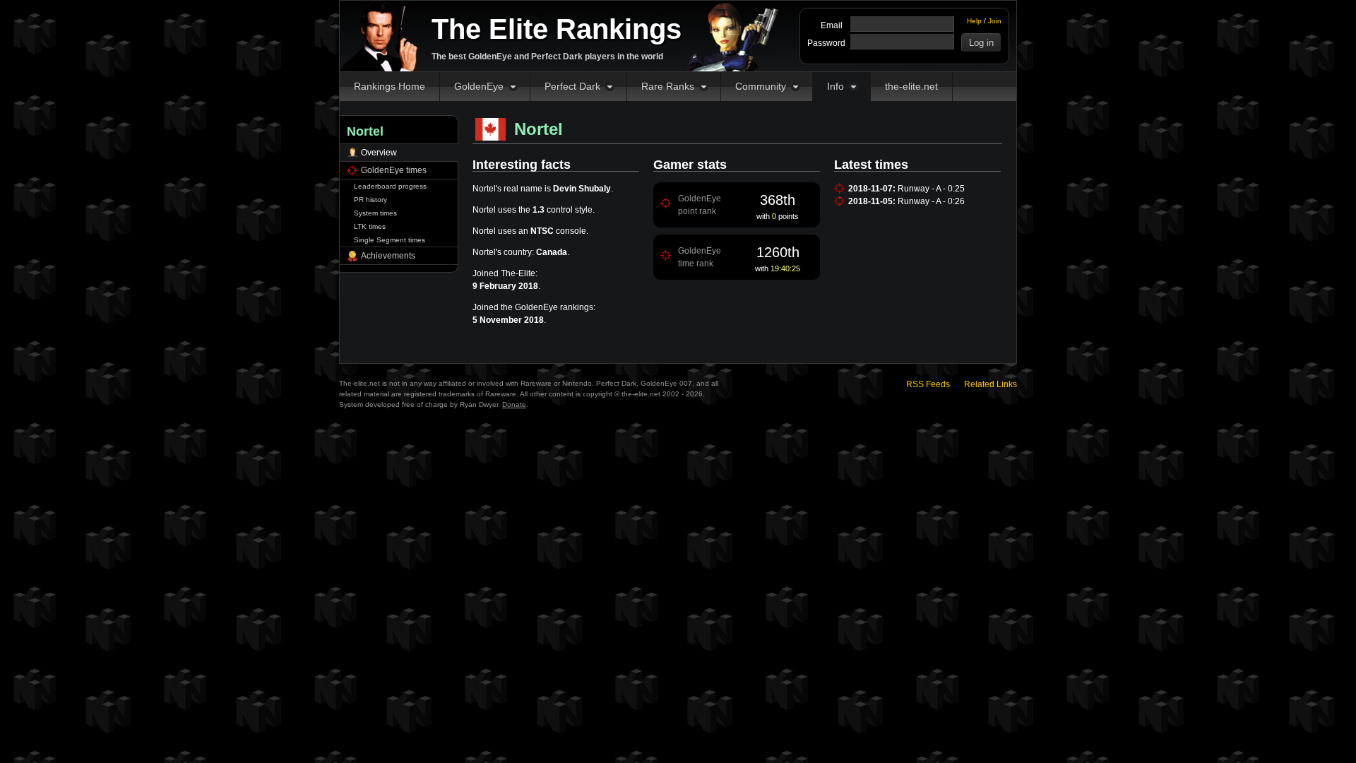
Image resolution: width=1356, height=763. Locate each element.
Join (994, 21)
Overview (379, 153)
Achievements (388, 256)
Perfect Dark (572, 86)
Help (974, 21)
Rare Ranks (667, 86)
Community (760, 86)
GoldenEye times (394, 170)
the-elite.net (911, 86)
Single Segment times (389, 240)
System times (375, 213)
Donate (514, 404)
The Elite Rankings (557, 29)
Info (835, 86)
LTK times (370, 226)
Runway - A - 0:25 (931, 189)
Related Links (990, 384)
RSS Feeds (928, 384)
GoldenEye (479, 86)
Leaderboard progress (390, 186)
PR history (370, 199)
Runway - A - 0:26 (931, 201)
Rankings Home (389, 86)
